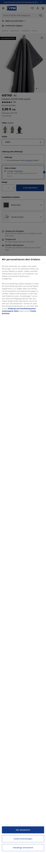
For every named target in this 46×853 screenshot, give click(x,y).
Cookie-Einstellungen (23, 839)
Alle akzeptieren (23, 830)
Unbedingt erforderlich (23, 847)
